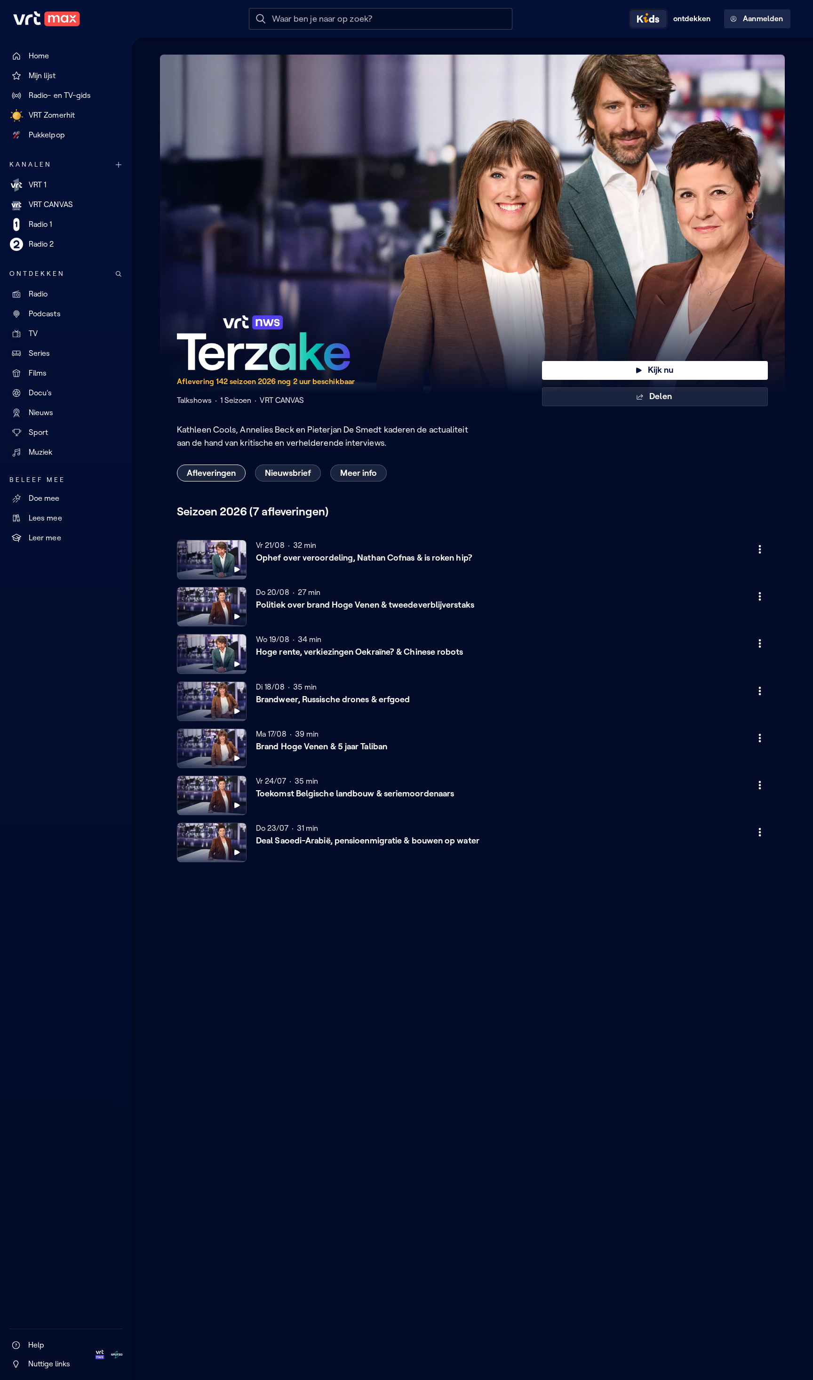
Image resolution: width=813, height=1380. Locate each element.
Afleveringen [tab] (211, 473)
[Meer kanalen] (118, 164)
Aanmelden (763, 19)
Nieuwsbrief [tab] (288, 473)
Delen (660, 396)
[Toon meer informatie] (760, 549)
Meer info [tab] (358, 473)
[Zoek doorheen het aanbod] (118, 274)
